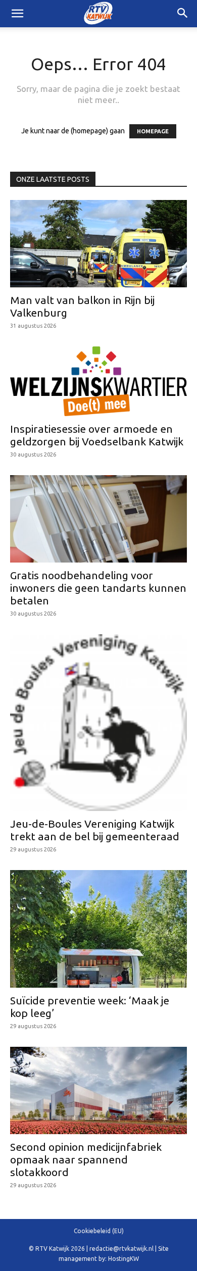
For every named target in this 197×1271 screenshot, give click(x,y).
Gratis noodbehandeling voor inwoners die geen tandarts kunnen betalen (98, 587)
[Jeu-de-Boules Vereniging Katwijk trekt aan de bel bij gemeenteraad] (98, 722)
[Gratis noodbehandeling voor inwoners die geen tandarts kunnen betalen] (98, 519)
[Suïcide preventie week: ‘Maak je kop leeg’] (98, 929)
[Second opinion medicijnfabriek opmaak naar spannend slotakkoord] (98, 1090)
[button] (183, 13)
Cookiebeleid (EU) (99, 1231)
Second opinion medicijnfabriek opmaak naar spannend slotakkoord (86, 1159)
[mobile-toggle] (17, 13)
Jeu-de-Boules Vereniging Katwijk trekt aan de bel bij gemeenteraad (94, 830)
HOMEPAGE (153, 131)
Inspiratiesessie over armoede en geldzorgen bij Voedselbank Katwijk (96, 435)
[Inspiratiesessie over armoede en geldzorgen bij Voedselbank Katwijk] (98, 381)
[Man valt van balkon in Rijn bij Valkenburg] (98, 243)
